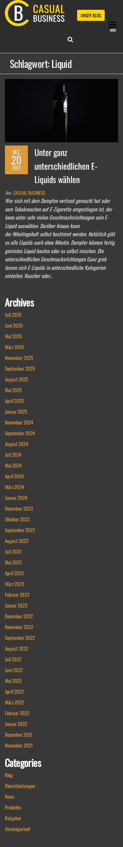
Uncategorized (17, 828)
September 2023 (20, 529)
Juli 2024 (13, 454)
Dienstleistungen (20, 785)
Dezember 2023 (19, 508)
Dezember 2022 (19, 616)
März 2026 (14, 346)
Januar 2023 (16, 605)
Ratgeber (13, 818)
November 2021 (19, 745)
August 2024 (16, 443)
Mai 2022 (13, 680)
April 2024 (14, 476)
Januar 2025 (16, 411)
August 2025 (16, 379)
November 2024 (19, 422)
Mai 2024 (13, 465)
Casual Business (29, 192)
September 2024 (20, 433)
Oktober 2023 (17, 519)
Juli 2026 (13, 314)
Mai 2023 (13, 562)
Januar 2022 (16, 723)
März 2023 (14, 583)
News (9, 796)
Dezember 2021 (18, 734)
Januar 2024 (16, 497)
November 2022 (19, 626)
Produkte (13, 807)
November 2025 (19, 357)
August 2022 (16, 648)
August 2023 (16, 540)
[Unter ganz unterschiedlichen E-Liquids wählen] (61, 110)
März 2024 (14, 486)
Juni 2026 (14, 325)
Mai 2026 (13, 336)
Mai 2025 (13, 389)
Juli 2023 (13, 551)
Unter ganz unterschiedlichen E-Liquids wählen (65, 166)
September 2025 (20, 368)
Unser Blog (91, 15)
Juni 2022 (14, 669)
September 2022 (20, 637)
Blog (9, 774)
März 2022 (14, 702)
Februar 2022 (17, 712)
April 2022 (14, 691)
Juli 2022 (13, 659)
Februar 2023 (17, 594)
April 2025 (14, 400)
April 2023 (14, 573)
